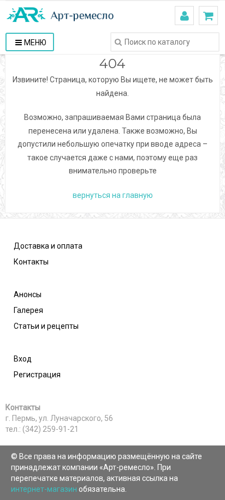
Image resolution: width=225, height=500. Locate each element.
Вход (23, 358)
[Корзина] (208, 15)
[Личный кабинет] (184, 15)
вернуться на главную (113, 195)
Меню (35, 42)
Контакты (31, 261)
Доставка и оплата (48, 246)
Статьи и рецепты (46, 326)
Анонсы (28, 294)
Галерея (28, 310)
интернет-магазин (45, 489)
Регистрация (37, 374)
